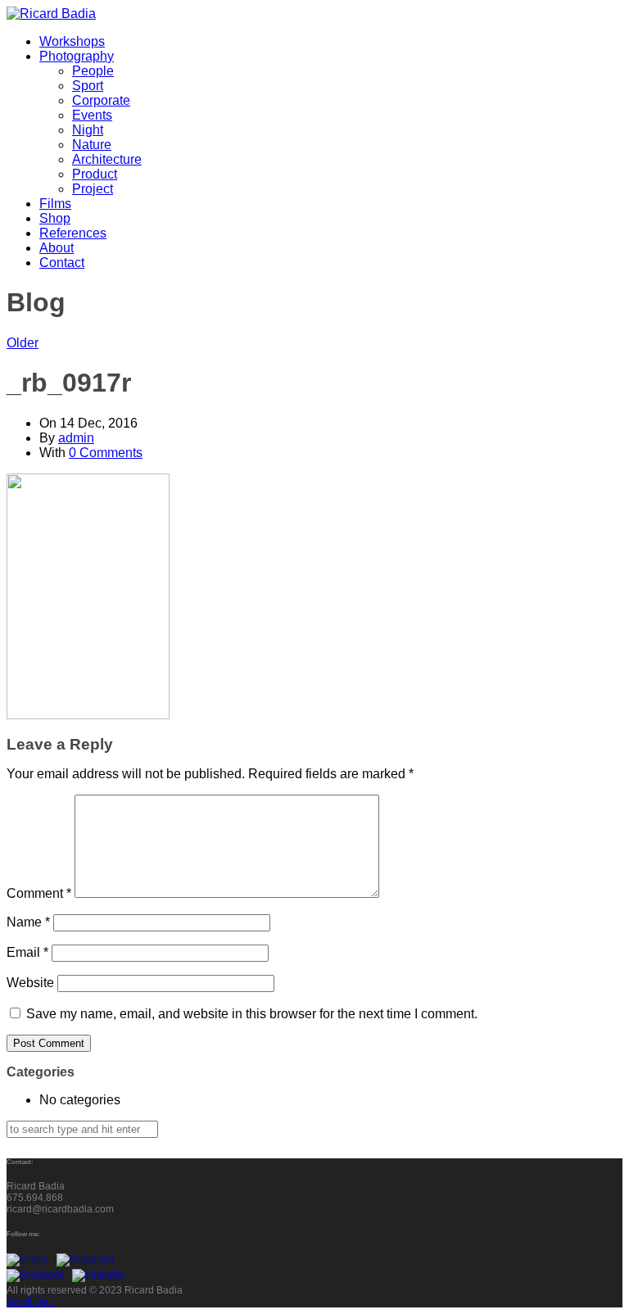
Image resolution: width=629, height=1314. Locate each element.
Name (28, 922)
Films (55, 204)
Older (22, 343)
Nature (91, 145)
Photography (76, 56)
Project (92, 189)
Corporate (101, 100)
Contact (61, 263)
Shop (54, 218)
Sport (87, 86)
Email (27, 952)
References (72, 233)
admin (76, 438)
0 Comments (106, 453)
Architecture (107, 159)
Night (87, 130)
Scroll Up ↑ (31, 1301)
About (56, 248)
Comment (39, 893)
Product (94, 174)
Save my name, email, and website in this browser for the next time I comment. (251, 1014)
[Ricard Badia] (51, 13)
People (93, 71)
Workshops (72, 41)
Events (92, 115)
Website (30, 983)
